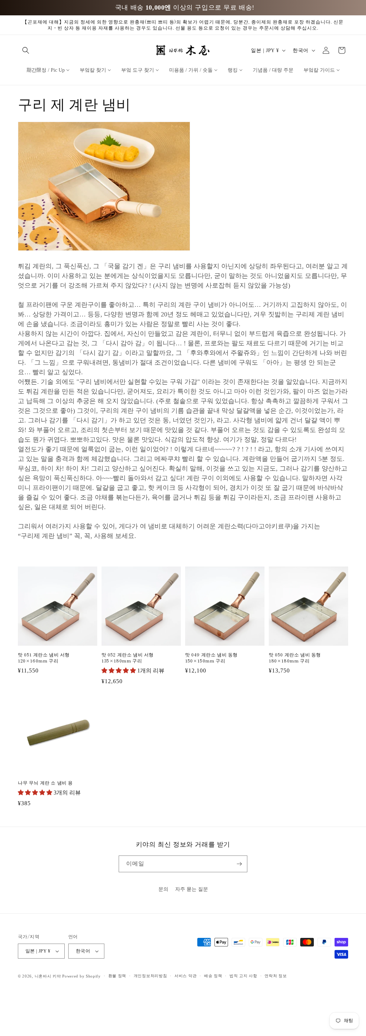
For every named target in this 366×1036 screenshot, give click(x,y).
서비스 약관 (185, 976)
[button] (26, 50)
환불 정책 (117, 976)
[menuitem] (48, 70)
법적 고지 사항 (243, 976)
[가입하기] (239, 863)
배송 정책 (213, 976)
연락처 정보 (275, 976)
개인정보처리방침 (150, 976)
